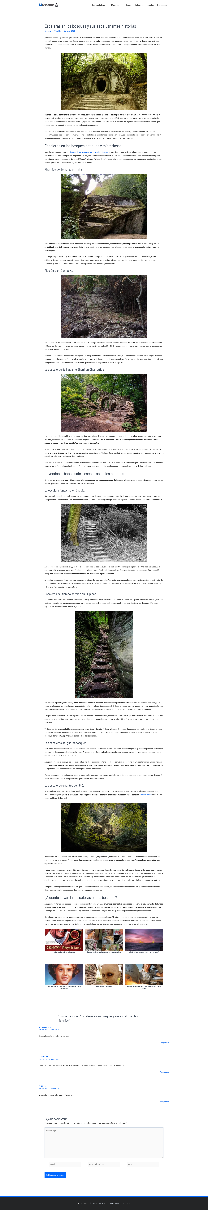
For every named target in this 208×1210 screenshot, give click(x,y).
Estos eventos (146, 795)
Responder (164, 1043)
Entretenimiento (98, 5)
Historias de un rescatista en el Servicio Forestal (88, 152)
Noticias (150, 5)
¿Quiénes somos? (114, 1203)
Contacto (126, 1203)
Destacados (162, 5)
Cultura (138, 5)
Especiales (49, 31)
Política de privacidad (97, 1203)
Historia (128, 5)
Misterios (115, 5)
